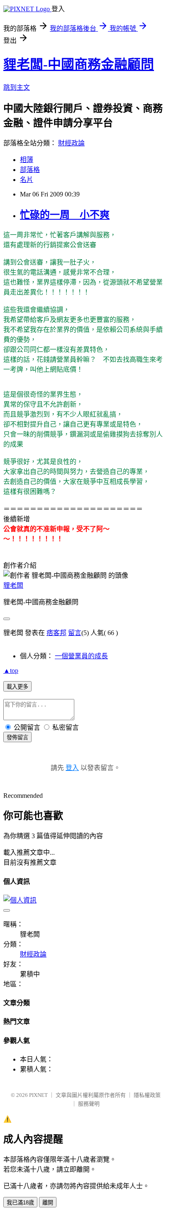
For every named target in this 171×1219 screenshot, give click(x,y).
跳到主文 (16, 87)
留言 (74, 632)
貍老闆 (13, 585)
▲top (10, 670)
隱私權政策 (147, 1095)
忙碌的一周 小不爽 (65, 214)
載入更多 (17, 687)
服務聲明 (89, 1104)
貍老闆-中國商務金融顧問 (78, 64)
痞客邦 (56, 632)
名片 (26, 179)
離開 (47, 1202)
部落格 (30, 169)
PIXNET (38, 1095)
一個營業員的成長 (81, 656)
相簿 (26, 159)
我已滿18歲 (20, 1202)
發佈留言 (17, 737)
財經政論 (71, 143)
